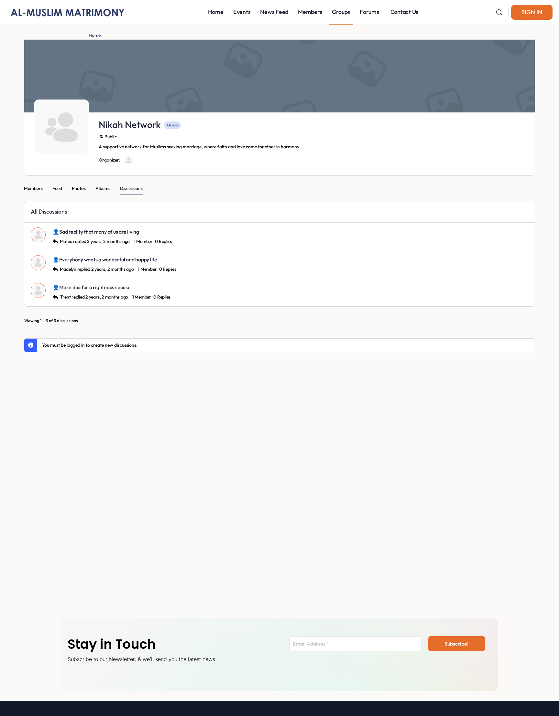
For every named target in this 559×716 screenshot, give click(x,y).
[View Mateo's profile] (38, 234)
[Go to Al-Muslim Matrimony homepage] (67, 11)
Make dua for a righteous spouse (95, 287)
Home (95, 35)
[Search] (499, 12)
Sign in (531, 12)
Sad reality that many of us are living (99, 232)
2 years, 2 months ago (108, 241)
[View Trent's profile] (38, 290)
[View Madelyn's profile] (38, 262)
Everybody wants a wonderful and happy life (108, 260)
